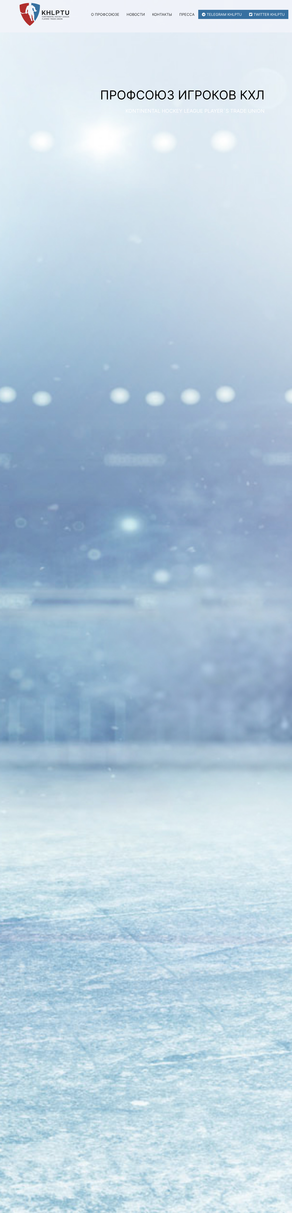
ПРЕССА (187, 14)
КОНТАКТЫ (162, 14)
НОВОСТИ (136, 14)
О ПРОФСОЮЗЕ (105, 14)
